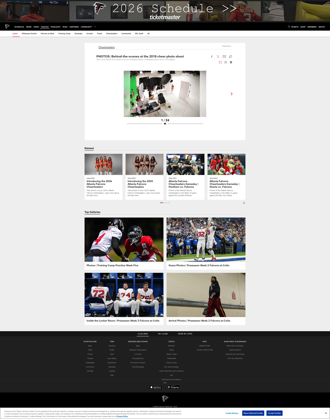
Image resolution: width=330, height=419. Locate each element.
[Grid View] (225, 62)
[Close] (326, 413)
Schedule (112, 346)
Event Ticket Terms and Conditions (171, 371)
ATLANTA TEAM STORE (204, 350)
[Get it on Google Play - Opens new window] (173, 388)
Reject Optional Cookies (253, 413)
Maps (138, 346)
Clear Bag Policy (138, 358)
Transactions (112, 362)
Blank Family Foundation (235, 346)
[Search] (289, 26)
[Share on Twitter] (218, 58)
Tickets (171, 350)
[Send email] (224, 58)
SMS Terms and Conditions (171, 379)
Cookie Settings (232, 413)
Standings (112, 367)
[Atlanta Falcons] (165, 399)
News (90, 346)
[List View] (231, 62)
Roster (112, 350)
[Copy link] (230, 57)
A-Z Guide (137, 354)
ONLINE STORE (204, 346)
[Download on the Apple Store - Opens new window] (155, 387)
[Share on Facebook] (212, 58)
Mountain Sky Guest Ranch (235, 354)
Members (171, 346)
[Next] (231, 93)
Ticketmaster (171, 358)
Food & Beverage (138, 367)
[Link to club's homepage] (7, 26)
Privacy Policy (122, 416)
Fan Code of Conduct (137, 362)
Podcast (90, 358)
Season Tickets (171, 354)
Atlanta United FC (235, 350)
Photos (90, 354)
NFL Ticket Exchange (171, 367)
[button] (161, 203)
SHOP (205, 341)
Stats (112, 354)
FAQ (171, 375)
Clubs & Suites (171, 362)
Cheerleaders (90, 362)
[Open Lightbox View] (165, 99)
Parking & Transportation (138, 350)
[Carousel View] (220, 62)
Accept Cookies (274, 413)
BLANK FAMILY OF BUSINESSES (235, 341)
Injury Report (112, 358)
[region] (165, 413)
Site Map (90, 371)
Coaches (112, 371)
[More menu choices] (95, 27)
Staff (112, 375)
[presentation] (244, 203)
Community (90, 367)
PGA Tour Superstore (235, 358)
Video (90, 350)
